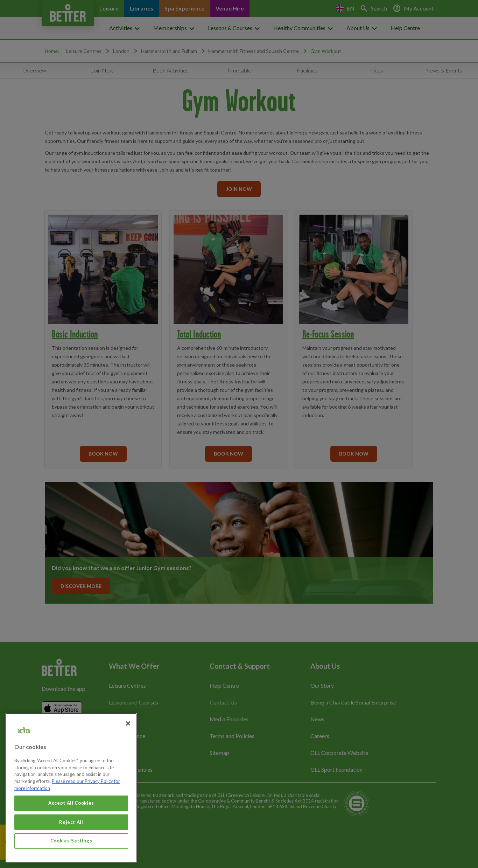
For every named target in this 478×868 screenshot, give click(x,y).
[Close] (128, 723)
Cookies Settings (71, 840)
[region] (71, 787)
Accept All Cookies (71, 803)
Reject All (71, 822)
